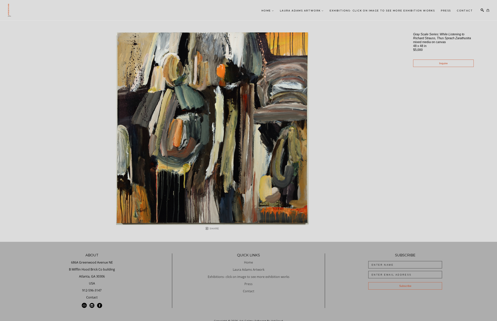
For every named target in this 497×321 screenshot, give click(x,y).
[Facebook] (99, 305)
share (214, 228)
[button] (268, 10)
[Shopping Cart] (488, 10)
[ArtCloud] (85, 305)
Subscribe (405, 285)
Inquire (443, 63)
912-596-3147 (92, 290)
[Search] (482, 10)
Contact (92, 297)
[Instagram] (92, 305)
